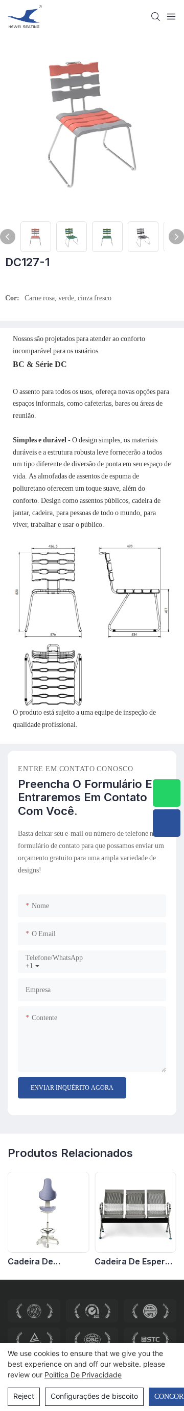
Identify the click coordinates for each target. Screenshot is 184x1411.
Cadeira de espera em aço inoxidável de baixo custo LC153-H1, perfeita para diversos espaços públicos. (132, 1261)
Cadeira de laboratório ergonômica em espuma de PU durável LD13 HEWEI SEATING (48, 1261)
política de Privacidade (83, 1374)
